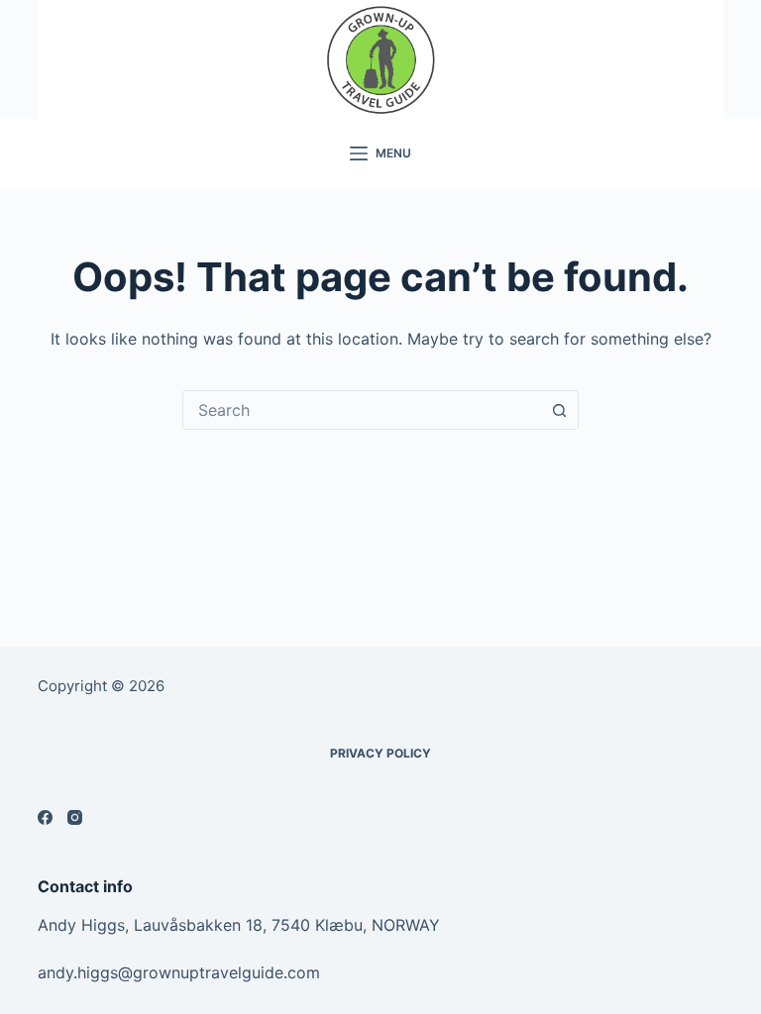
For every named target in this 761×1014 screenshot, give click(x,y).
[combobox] (361, 410)
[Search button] (559, 410)
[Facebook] (45, 817)
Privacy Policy (380, 753)
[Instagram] (74, 817)
